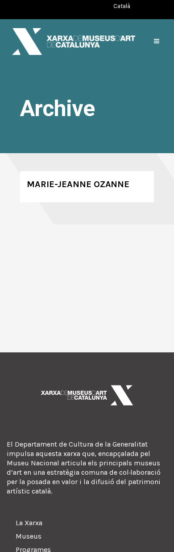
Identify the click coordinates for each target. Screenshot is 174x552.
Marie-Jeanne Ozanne (78, 184)
